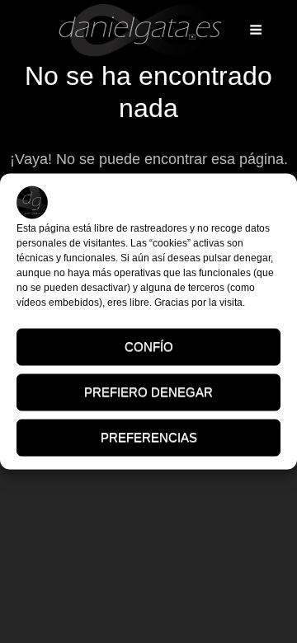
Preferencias (149, 437)
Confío (149, 347)
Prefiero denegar (148, 392)
